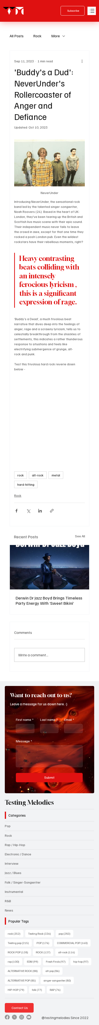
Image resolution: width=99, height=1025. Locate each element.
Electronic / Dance (18, 854)
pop (66, 933)
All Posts (17, 35)
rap (15, 961)
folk (38, 990)
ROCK (44, 952)
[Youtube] (28, 1017)
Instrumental (14, 892)
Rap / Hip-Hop (15, 845)
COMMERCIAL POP (74, 943)
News (9, 910)
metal (56, 475)
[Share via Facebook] (16, 510)
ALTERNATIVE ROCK (24, 971)
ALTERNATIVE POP (23, 980)
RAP (56, 990)
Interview (12, 863)
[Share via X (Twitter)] (28, 510)
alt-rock (37, 475)
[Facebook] (7, 1017)
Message (24, 741)
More (55, 35)
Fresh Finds (57, 961)
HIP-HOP (17, 990)
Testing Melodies (29, 802)
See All (80, 536)
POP (44, 943)
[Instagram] (21, 1017)
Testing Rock (41, 933)
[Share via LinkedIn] (40, 510)
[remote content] (49, 414)
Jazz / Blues (13, 873)
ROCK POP (19, 952)
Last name (49, 720)
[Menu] (91, 11)
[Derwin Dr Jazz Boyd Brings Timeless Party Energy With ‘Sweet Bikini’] (49, 567)
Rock (37, 35)
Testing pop (20, 943)
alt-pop (53, 971)
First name (24, 720)
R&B (8, 901)
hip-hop (82, 961)
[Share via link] (52, 510)
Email (69, 720)
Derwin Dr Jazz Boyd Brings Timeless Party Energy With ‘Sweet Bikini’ (49, 600)
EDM (34, 961)
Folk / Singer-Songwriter (23, 882)
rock (20, 475)
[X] (14, 1017)
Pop (8, 826)
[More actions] (82, 61)
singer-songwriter (58, 980)
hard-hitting (25, 484)
